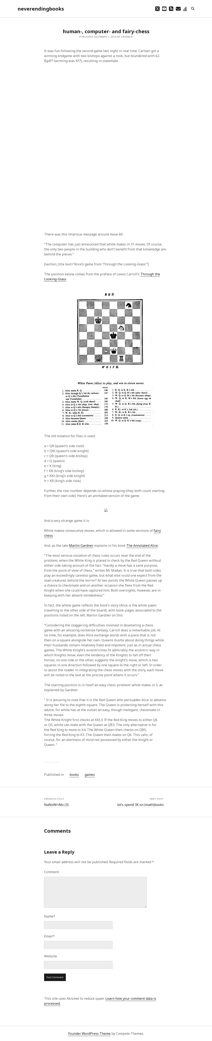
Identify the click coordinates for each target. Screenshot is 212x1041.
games (90, 774)
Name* (49, 916)
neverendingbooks (41, 8)
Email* (49, 936)
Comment (51, 872)
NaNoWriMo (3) (56, 804)
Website (50, 956)
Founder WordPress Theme (89, 1033)
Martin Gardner (81, 545)
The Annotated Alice (142, 545)
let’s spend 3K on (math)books (140, 804)
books (74, 774)
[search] (192, 8)
